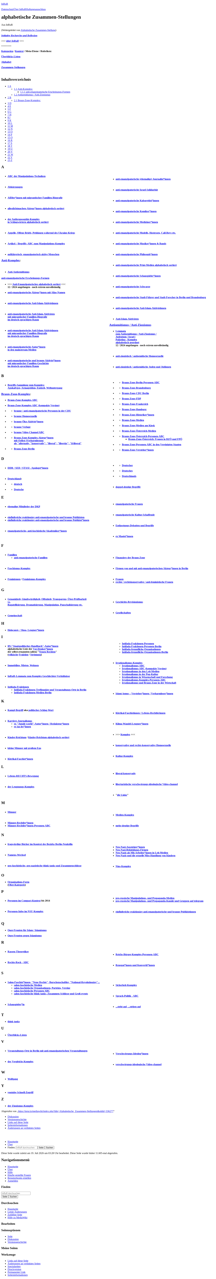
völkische (13, 654)
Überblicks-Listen (10, 56)
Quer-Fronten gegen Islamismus (25, 935)
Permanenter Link (16, 1272)
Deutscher (127, 465)
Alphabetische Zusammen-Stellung (38, 30)
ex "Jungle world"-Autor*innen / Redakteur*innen (41, 723)
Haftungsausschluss (36, 9)
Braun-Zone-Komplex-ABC (23, 400)
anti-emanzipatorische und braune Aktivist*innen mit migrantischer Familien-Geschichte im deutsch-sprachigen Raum (34, 363)
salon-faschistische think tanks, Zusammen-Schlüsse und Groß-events (51, 993)
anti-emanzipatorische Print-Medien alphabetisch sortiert (146, 265)
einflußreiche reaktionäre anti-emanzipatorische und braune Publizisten (46, 517)
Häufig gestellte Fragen (19, 1175)
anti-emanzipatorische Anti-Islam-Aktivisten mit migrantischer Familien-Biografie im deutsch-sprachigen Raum (31, 317)
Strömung (35, 654)
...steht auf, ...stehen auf (128, 1006)
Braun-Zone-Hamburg (134, 409)
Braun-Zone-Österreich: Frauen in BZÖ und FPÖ (155, 439)
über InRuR (12, 41)
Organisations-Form (18, 882)
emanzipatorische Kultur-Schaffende (135, 514)
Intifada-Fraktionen (18, 687)
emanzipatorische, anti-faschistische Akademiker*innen (37, 531)
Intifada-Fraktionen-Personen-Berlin (141, 646)
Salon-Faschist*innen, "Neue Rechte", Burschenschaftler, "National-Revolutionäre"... (54, 982)
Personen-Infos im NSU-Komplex (25, 911)
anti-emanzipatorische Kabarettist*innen (137, 200)
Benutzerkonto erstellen (19, 1178)
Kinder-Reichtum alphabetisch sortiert (48, 737)
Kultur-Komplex (124, 756)
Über (10, 1144)
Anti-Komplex (10, 260)
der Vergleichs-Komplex (20, 1061)
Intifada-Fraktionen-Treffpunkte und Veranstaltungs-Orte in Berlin (50, 689)
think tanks (14, 1021)
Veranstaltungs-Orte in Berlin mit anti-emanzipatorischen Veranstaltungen (47, 1050)
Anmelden (13, 1180)
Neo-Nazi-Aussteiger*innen (130, 847)
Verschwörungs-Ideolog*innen (132, 1053)
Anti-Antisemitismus (18, 272)
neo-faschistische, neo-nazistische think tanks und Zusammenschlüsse (44, 865)
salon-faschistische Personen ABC (32, 990)
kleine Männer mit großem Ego (24, 748)
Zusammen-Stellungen (13, 67)
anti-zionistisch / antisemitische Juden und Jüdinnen (143, 366)
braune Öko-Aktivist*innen (28, 421)
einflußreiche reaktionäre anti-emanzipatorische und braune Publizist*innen (48, 520)
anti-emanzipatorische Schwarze (133, 286)
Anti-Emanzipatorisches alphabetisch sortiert (36, 284)
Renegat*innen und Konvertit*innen (135, 965)
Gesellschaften (123, 612)
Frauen (119, 579)
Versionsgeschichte (17, 1119)
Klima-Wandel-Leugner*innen (132, 723)
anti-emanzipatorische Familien (30, 557)
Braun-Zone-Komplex (15, 394)
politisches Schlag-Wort (40, 710)
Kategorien (7, 51)
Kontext (19, 51)
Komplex (125, 734)
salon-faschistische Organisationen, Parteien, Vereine (42, 988)
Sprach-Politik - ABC (127, 996)
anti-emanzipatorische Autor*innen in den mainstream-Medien (26, 348)
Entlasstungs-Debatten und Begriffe (135, 525)
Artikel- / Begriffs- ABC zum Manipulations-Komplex (36, 243)
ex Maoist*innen (124, 536)
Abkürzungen (15, 187)
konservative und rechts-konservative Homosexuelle (143, 745)
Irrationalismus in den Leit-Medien (140, 671)
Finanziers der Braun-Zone (130, 557)
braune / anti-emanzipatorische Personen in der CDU (42, 410)
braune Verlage (22, 427)
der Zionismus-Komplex (20, 1105)
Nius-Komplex (123, 866)
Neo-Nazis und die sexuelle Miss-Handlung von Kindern (145, 855)
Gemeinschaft (15, 615)
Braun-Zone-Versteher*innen (138, 450)
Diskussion (13, 1116)
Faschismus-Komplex (19, 568)
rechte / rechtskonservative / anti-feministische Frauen (144, 582)
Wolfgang (13, 1079)
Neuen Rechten (47, 651)
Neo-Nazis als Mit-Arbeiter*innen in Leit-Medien (142, 852)
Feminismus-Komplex (34, 579)
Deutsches (127, 470)
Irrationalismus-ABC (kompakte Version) (144, 668)
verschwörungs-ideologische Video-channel (138, 1064)
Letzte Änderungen (17, 1211)
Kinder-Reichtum (17, 737)
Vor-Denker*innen (43, 649)
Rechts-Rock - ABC (18, 962)
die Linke (122, 795)
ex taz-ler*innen (22, 726)
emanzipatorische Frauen (129, 504)
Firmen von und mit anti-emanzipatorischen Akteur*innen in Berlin (152, 568)
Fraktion (23, 654)
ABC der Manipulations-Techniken (27, 176)
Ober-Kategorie (16, 884)
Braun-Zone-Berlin (24, 448)
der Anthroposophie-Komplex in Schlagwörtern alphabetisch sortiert (28, 220)
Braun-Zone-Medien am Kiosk (138, 425)
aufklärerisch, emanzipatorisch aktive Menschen (33, 254)
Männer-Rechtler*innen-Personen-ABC (29, 825)
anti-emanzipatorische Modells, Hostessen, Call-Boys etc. (146, 232)
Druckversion (14, 1269)
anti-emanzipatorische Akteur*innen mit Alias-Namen (36, 292)
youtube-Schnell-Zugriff (20, 1092)
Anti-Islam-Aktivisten (127, 319)
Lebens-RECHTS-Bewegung (23, 776)
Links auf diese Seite (18, 1122)
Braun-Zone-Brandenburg (136, 388)
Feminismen (14, 579)
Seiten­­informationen (18, 1125)
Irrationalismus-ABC (133, 665)
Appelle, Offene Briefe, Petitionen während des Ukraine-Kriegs (41, 232)
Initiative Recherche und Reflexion (19, 35)
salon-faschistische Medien (28, 985)
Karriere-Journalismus (20, 721)
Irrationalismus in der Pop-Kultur (140, 674)
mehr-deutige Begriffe (127, 825)
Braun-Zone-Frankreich (135, 404)
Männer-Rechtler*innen (20, 822)
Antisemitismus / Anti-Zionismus (130, 325)
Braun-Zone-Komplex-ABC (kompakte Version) (33, 405)
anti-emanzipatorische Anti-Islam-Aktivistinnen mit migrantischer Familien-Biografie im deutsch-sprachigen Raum (33, 333)
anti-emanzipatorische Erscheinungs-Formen (25, 278)
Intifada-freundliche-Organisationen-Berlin (145, 652)
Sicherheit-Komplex (126, 985)
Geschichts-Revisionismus (129, 602)
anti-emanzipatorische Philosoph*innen (137, 254)
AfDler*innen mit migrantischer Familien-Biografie (35, 197)
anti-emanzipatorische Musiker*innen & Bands (141, 243)
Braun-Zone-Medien (133, 420)
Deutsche (19, 489)
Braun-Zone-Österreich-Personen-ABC (143, 436)
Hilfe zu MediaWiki (17, 1217)
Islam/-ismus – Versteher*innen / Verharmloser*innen (144, 693)
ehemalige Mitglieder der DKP (24, 506)
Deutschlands (129, 476)
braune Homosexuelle (25, 416)
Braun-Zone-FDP (131, 398)
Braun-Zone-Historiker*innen (138, 414)
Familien (12, 554)
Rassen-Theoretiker (18, 951)
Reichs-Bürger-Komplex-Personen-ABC (137, 954)
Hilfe (10, 1172)
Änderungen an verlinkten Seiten (24, 1128)
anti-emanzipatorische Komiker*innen (136, 211)
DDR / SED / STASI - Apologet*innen (28, 468)
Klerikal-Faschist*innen (20, 759)
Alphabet (6, 62)
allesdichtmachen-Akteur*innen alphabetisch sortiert (36, 208)
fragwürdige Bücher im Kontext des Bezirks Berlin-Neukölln (40, 844)
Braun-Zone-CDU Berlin (135, 393)
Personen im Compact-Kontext (24, 900)
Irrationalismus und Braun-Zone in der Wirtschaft (149, 682)
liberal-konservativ (126, 773)
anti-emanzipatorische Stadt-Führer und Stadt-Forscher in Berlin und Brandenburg (161, 297)
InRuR (4, 4)
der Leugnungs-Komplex (21, 786)
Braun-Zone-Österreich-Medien (139, 431)
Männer (12, 812)
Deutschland (14, 478)
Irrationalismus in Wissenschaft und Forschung (147, 677)
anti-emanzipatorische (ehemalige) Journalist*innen (143, 179)
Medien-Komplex (125, 815)
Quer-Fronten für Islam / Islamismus (27, 930)
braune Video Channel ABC (29, 432)
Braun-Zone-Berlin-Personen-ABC (141, 382)
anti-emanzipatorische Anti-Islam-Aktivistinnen (33, 303)
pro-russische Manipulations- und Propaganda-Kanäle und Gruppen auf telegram (159, 901)
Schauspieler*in (16, 1004)
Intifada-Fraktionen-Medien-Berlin (33, 692)
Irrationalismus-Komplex (129, 662)
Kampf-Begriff (15, 710)
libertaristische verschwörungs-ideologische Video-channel (147, 784)
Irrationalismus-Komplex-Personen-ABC (144, 680)
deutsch (18, 484)
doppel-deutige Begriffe (128, 487)
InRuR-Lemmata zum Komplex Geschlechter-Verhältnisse (39, 676)
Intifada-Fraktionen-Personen (138, 643)
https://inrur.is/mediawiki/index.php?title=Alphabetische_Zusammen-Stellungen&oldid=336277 (65, 1111)
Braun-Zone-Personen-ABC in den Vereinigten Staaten (151, 444)
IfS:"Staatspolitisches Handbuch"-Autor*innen (33, 646)
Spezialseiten (14, 1266)
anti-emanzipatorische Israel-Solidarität (137, 189)
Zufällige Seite (15, 1214)
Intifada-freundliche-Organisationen (141, 649)
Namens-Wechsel (17, 855)
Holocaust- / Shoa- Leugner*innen (26, 630)
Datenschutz (7, 9)
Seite (10, 1236)
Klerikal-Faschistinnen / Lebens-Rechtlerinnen (140, 713)
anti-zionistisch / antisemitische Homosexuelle (140, 356)
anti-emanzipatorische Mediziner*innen (137, 222)
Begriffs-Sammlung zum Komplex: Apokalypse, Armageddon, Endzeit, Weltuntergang (35, 386)
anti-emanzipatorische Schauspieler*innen (138, 276)
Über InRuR (20, 9)
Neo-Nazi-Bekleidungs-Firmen (132, 850)
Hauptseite (13, 1141)
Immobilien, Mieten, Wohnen (23, 665)
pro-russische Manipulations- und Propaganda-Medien (145, 898)
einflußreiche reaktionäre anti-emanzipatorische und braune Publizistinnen (156, 911)
